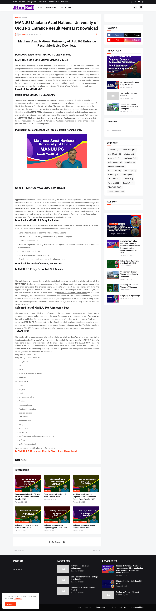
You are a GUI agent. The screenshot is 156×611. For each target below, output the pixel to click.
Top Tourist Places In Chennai (128, 94)
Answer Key (114, 158)
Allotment (129, 154)
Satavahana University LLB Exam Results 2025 (55, 495)
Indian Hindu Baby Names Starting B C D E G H (130, 262)
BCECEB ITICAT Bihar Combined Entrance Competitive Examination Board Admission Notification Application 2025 (130, 247)
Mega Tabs (66, 7)
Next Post (96, 551)
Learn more (18, 599)
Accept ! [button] (10, 604)
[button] (135, 7)
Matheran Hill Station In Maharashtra (80, 567)
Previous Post (19, 551)
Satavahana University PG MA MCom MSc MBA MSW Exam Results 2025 (27, 496)
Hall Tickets (114, 171)
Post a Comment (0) (57, 542)
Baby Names (115, 162)
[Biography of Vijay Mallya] (113, 299)
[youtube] (139, 2)
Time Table (114, 187)
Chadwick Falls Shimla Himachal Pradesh (83, 589)
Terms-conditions (53, 2)
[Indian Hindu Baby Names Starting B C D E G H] (113, 264)
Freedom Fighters (116, 166)
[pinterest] (142, 2)
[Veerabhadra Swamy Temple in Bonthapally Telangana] (113, 107)
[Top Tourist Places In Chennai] (113, 96)
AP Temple (113, 150)
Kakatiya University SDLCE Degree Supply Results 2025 (55, 526)
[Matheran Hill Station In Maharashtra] (63, 569)
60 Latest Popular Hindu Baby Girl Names (129, 83)
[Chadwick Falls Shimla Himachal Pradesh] (63, 591)
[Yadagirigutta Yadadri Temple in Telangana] (113, 288)
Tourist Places (116, 191)
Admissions (129, 150)
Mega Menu (51, 7)
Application (130, 158)
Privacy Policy (31, 2)
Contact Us (112, 607)
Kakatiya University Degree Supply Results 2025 (84, 526)
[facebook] (131, 2)
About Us (22, 2)
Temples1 (128, 183)
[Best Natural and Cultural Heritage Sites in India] (63, 580)
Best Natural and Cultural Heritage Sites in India (84, 578)
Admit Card (114, 154)
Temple (128, 179)
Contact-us (64, 2)
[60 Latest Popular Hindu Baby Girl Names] (113, 85)
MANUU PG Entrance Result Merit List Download (46, 451)
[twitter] (135, 2)
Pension (113, 175)
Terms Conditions (136, 607)
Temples (113, 183)
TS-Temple (114, 179)
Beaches (130, 162)
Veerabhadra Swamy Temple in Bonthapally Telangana (129, 106)
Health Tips (130, 171)
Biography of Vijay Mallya (130, 296)
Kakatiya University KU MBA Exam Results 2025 (27, 526)
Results (24, 18)
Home (15, 2)
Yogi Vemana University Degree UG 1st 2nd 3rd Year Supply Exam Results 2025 (84, 496)
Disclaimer (42, 2)
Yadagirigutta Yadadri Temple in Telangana (129, 286)
